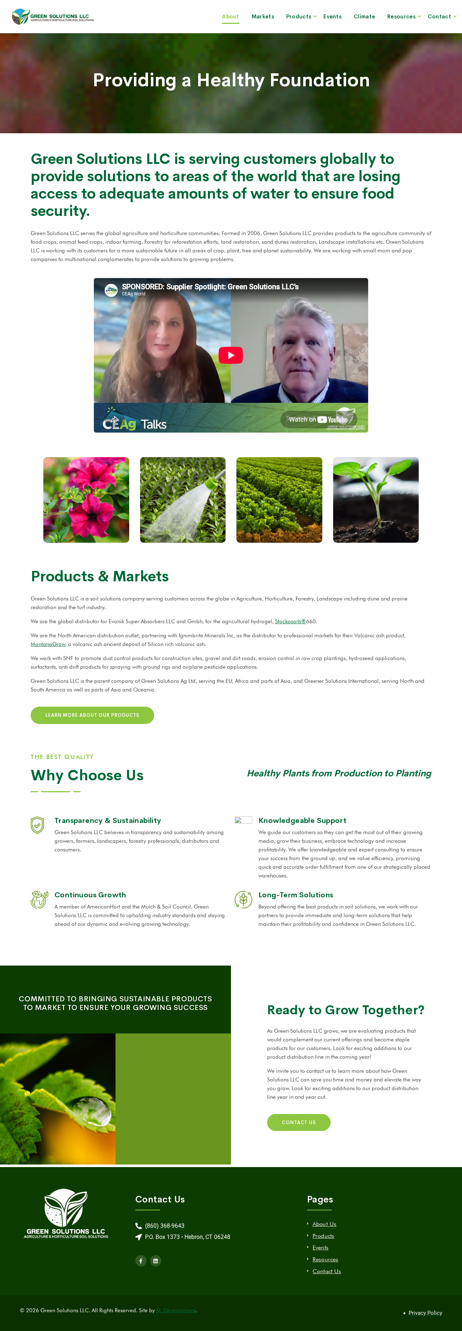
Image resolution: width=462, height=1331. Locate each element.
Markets (263, 16)
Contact (439, 16)
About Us (324, 1224)
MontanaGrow (48, 644)
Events (332, 16)
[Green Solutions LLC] (55, 16)
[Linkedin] (155, 1260)
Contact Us (327, 1271)
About (230, 16)
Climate (364, 16)
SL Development (175, 1310)
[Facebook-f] (141, 1260)
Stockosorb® (290, 621)
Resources (401, 16)
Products (298, 16)
